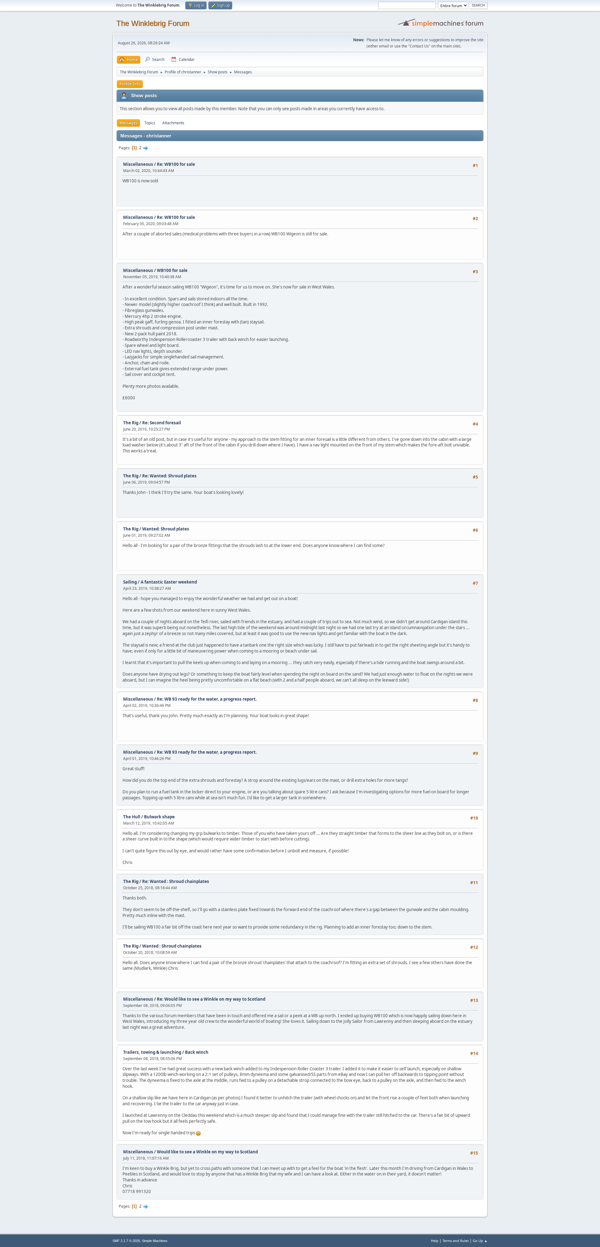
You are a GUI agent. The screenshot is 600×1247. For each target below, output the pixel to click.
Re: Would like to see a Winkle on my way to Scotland (211, 999)
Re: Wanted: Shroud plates (169, 476)
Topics (149, 123)
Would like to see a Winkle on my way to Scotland (207, 1152)
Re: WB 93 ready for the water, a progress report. (207, 699)
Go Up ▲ (480, 1240)
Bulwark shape (159, 817)
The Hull (131, 817)
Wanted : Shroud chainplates (172, 946)
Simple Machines (155, 1241)
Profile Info (129, 83)
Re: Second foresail (161, 423)
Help (434, 1240)
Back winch (196, 1052)
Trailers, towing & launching (152, 1052)
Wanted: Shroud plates (165, 529)
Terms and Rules (455, 1240)
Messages (128, 123)
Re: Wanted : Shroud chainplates (175, 881)
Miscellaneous (138, 164)
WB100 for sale (172, 270)
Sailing (130, 582)
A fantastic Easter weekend (169, 582)
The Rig (130, 423)
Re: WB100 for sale (176, 164)
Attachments (173, 123)
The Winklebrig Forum (152, 23)
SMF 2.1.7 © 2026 (126, 1241)
